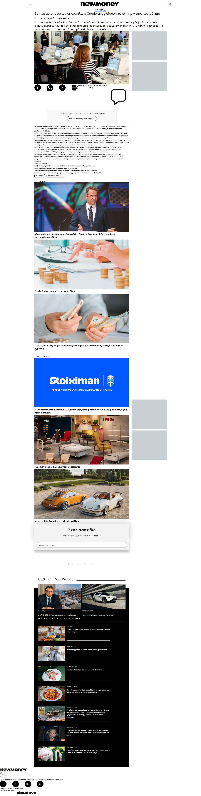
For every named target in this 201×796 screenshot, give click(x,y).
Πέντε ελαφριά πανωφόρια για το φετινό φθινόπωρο (87, 649)
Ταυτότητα (50, 779)
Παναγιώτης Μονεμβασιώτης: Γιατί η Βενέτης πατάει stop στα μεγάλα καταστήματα (65, 170)
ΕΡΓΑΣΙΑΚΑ (100, 9)
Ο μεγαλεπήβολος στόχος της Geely (98, 615)
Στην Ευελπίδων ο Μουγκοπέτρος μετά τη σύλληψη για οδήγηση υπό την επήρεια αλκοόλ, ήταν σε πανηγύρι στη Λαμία (88, 732)
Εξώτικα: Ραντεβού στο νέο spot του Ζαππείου (84, 670)
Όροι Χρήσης (5, 779)
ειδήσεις (55, 173)
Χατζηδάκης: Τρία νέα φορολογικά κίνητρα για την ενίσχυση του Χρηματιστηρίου (64, 166)
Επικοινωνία (58, 779)
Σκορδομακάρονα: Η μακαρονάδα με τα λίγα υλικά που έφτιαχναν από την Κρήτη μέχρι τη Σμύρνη (88, 691)
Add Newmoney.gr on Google (80, 118)
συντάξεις (39, 176)
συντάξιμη (92, 126)
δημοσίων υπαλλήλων (117, 126)
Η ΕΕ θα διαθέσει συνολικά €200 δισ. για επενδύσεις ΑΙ (55, 168)
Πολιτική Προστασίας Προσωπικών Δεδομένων (28, 779)
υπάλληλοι (82, 156)
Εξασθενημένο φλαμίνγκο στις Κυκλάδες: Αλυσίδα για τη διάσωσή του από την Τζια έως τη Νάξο (88, 751)
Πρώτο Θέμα (99, 173)
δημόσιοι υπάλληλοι (55, 176)
